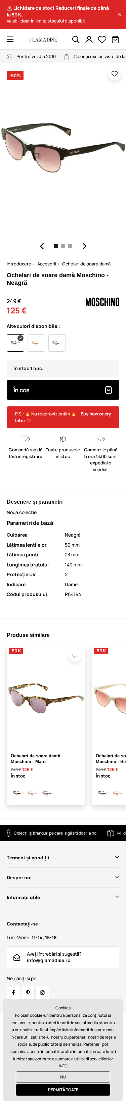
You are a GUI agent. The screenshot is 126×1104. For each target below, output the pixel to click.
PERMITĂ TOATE (63, 1090)
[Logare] (89, 40)
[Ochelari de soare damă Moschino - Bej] (33, 793)
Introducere (19, 264)
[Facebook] (13, 992)
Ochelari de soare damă (86, 264)
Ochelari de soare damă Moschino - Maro (35, 758)
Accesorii (46, 264)
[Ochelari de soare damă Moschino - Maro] (47, 793)
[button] (119, 14)
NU (63, 1077)
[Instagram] (42, 992)
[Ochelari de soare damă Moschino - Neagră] (18, 793)
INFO (63, 1066)
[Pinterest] (28, 992)
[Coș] (115, 40)
